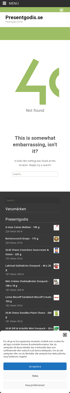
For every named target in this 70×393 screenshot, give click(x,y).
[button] (65, 335)
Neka (35, 375)
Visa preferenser (35, 385)
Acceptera (35, 366)
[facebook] (61, 10)
